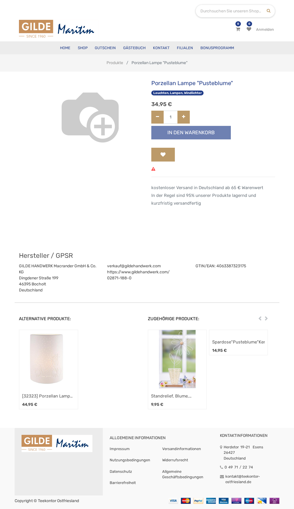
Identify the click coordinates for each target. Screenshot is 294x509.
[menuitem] (65, 47)
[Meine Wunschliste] (249, 29)
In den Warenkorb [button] (191, 132)
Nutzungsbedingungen (130, 460)
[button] (163, 155)
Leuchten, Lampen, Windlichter (177, 93)
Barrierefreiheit (123, 483)
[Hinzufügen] (183, 117)
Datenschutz (121, 471)
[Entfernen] (157, 117)
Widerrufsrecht (175, 460)
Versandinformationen (181, 449)
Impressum (120, 449)
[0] (238, 29)
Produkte (115, 62)
